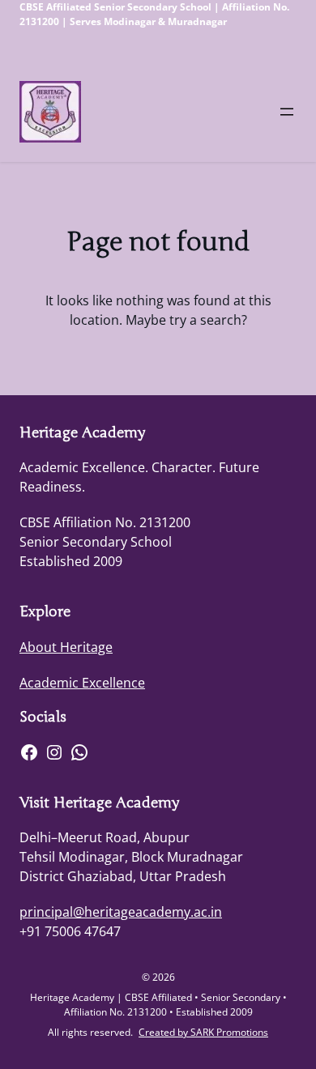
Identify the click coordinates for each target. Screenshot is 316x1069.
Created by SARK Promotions (203, 1032)
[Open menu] (287, 111)
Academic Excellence (82, 683)
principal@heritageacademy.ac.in (120, 912)
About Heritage (66, 647)
